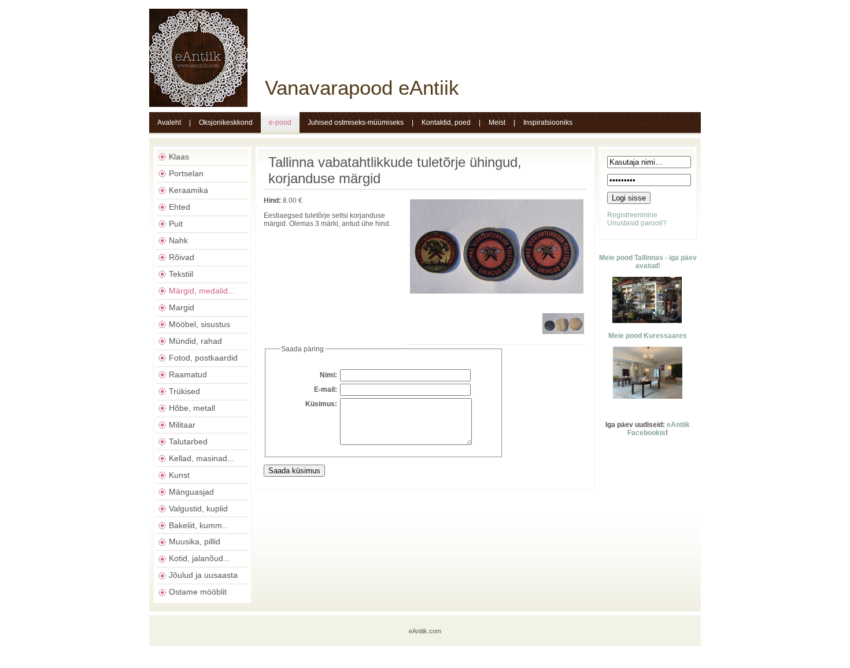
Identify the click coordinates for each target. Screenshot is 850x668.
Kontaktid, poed (446, 122)
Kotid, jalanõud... (199, 558)
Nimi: (328, 375)
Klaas (179, 156)
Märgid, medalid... (202, 290)
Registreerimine (632, 215)
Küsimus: (321, 404)
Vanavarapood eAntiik (362, 87)
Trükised (184, 391)
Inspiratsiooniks (547, 122)
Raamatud (188, 374)
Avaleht (169, 122)
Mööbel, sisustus (199, 324)
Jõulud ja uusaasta (203, 575)
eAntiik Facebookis (658, 429)
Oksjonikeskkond (226, 122)
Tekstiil (181, 274)
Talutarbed (188, 441)
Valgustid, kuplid (198, 508)
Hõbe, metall (192, 408)
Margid (181, 307)
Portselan (186, 173)
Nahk (178, 240)
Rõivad (181, 257)
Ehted (179, 206)
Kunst (179, 475)
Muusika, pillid (194, 541)
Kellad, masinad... (201, 458)
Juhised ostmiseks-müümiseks (356, 122)
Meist (497, 122)
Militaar (182, 424)
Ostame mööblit (198, 591)
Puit (176, 223)
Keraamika (188, 190)
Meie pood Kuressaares (647, 336)
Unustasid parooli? (637, 223)
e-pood (280, 122)
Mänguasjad (191, 491)
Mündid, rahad (195, 341)
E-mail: (325, 389)
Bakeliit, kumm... (199, 525)
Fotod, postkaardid (203, 357)
